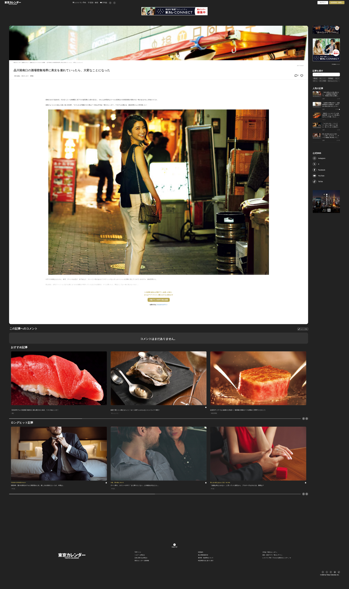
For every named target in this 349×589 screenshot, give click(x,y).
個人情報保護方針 (203, 554)
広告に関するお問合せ (141, 557)
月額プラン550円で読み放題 (158, 300)
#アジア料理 (323, 81)
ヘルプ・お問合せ (140, 554)
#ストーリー (323, 78)
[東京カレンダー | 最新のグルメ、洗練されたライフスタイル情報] (39, 3)
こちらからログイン (162, 304)
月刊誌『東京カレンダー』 (270, 552)
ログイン (323, 2)
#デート (315, 81)
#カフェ (337, 78)
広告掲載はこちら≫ (336, 64)
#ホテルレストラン (333, 81)
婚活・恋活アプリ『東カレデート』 (272, 554)
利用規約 (200, 552)
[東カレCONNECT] (174, 11)
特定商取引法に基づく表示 (205, 560)
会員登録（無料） (337, 2)
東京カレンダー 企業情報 (142, 560)
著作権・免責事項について (205, 557)
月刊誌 (104, 2)
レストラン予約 (80, 2)
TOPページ (138, 552)
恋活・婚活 (94, 2)
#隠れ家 (315, 78)
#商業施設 (330, 78)
